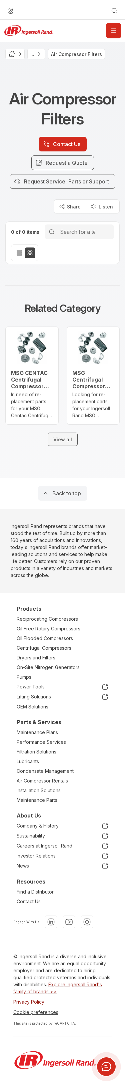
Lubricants (28, 761)
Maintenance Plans (37, 732)
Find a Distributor (35, 892)
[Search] (51, 231)
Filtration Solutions (36, 751)
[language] (10, 10)
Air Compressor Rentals (42, 780)
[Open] (113, 30)
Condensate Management (45, 771)
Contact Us (29, 901)
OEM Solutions (32, 706)
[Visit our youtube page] (69, 922)
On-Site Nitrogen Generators (48, 667)
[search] (114, 10)
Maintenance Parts (37, 800)
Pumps (24, 677)
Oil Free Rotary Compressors (48, 628)
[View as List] (19, 252)
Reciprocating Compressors (47, 619)
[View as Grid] (30, 252)
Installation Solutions (39, 790)
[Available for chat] (106, 1066)
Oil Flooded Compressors (45, 638)
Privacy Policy (28, 1002)
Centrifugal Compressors (44, 648)
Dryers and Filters (36, 657)
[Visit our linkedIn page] (51, 922)
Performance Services (41, 742)
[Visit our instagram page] (87, 922)
